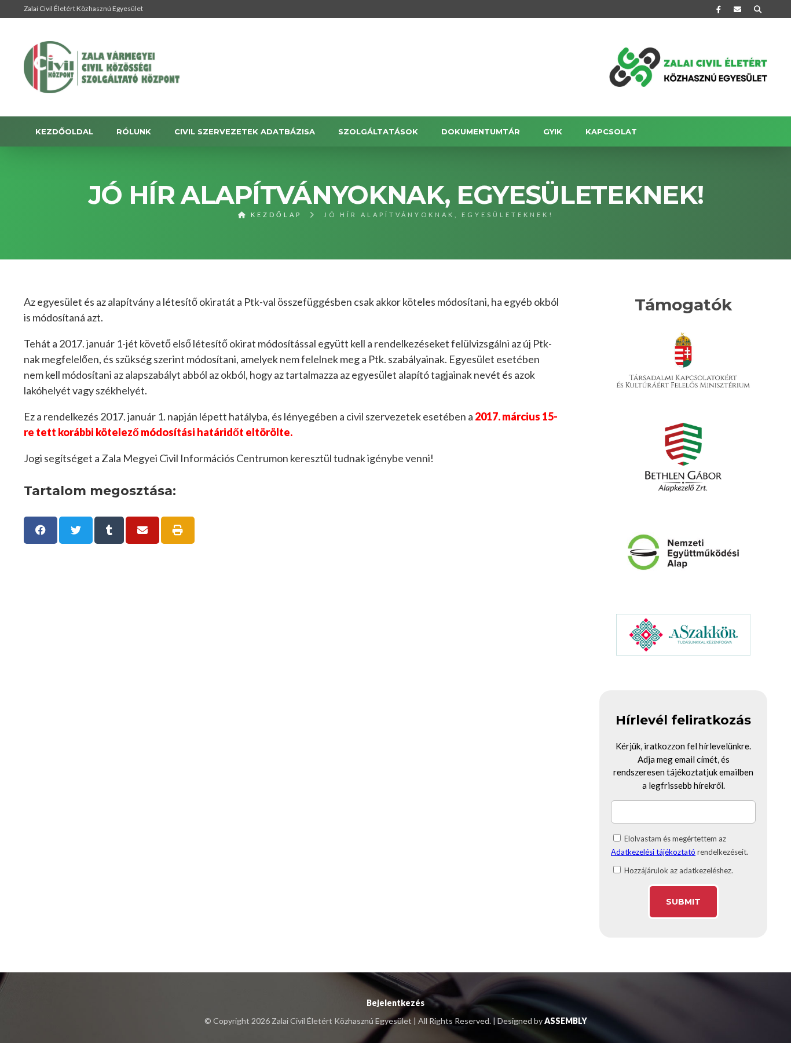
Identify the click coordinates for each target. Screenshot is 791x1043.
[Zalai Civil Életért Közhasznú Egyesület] (102, 67)
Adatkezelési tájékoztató (653, 852)
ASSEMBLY (565, 1021)
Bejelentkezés (395, 1003)
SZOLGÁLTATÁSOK (378, 131)
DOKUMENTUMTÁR (480, 131)
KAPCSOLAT (611, 131)
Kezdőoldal (64, 131)
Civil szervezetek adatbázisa (244, 131)
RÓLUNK (133, 131)
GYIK (552, 131)
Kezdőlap (274, 214)
